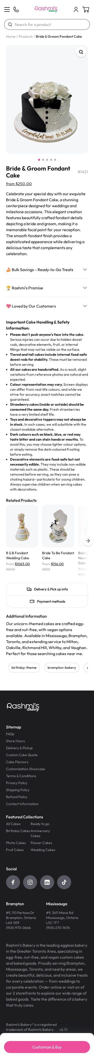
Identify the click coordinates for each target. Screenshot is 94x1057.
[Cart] (76, 9)
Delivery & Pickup (19, 748)
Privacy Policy (16, 783)
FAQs (10, 734)
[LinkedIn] (47, 882)
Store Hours (15, 741)
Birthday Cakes (18, 831)
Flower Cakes (41, 843)
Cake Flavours (17, 762)
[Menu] (7, 9)
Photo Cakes (16, 843)
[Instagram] (30, 882)
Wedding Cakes (43, 850)
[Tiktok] (64, 882)
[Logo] (46, 9)
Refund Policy (16, 797)
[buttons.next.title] (88, 541)
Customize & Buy (47, 1047)
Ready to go (40, 824)
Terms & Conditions (21, 776)
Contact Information (22, 804)
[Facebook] (13, 882)
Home (11, 36)
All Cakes (13, 824)
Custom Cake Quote (22, 755)
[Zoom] (81, 52)
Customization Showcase (25, 769)
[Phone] (16, 9)
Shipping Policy (17, 790)
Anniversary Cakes (40, 833)
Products (26, 36)
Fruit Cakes (15, 850)
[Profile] (76, 9)
